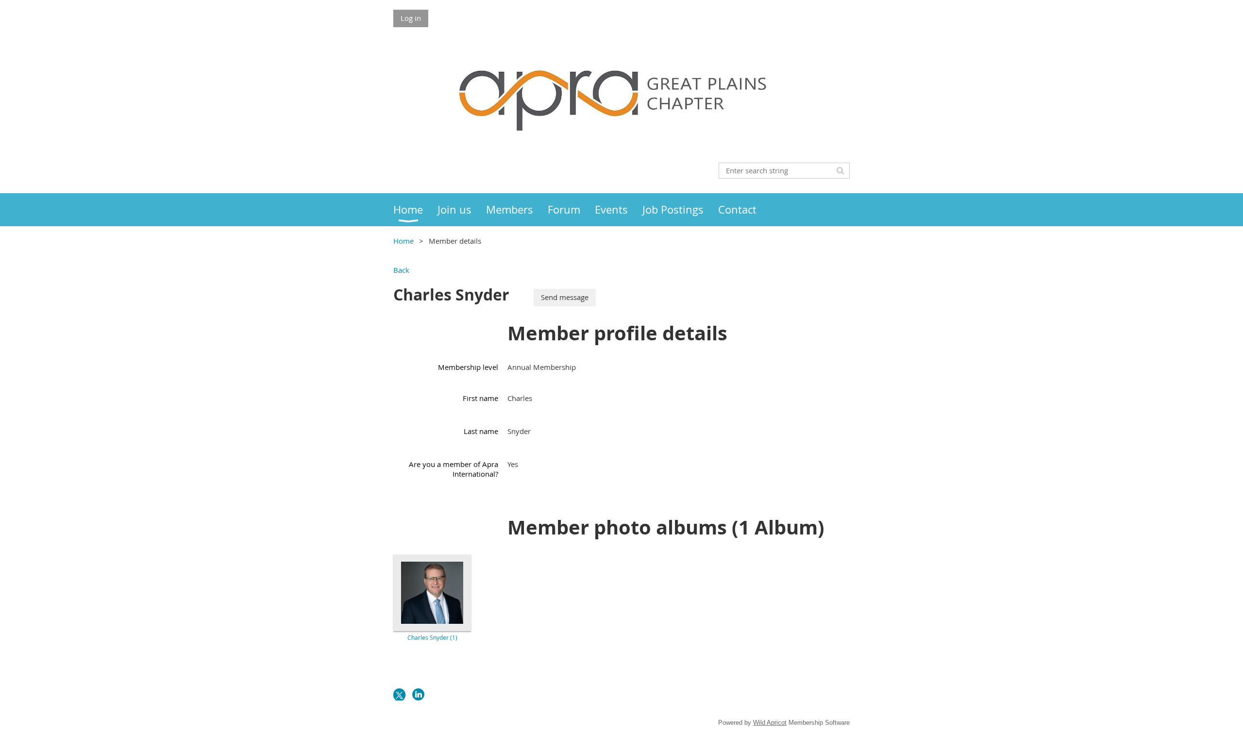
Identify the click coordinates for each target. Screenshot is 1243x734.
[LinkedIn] (418, 694)
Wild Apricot (770, 722)
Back (401, 270)
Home (403, 241)
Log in (411, 18)
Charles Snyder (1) (432, 637)
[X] (399, 694)
